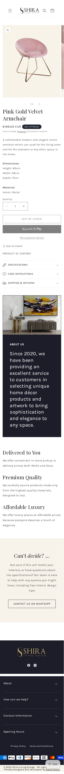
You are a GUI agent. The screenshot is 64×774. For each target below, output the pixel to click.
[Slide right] (40, 104)
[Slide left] (24, 104)
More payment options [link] (32, 237)
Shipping (21, 131)
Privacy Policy (18, 746)
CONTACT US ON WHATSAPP (31, 603)
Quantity (7, 199)
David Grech (53, 769)
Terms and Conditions (41, 746)
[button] (10, 11)
